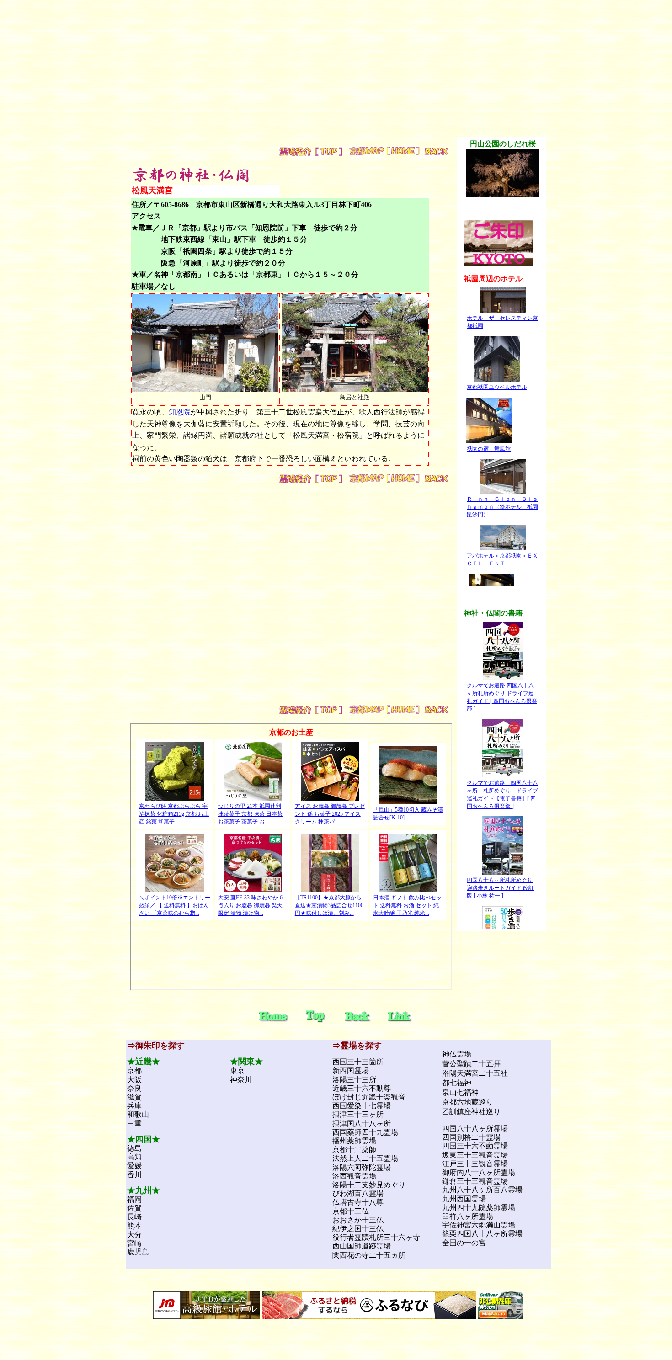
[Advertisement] (336, 73)
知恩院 (180, 412)
